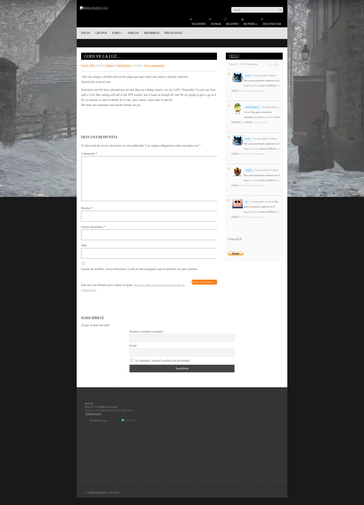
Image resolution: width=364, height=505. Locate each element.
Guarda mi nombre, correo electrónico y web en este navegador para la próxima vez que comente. (139, 269)
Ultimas (109, 65)
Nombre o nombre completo (146, 331)
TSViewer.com (93, 413)
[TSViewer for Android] (130, 420)
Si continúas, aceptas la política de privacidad (161, 360)
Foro (117, 33)
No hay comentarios (154, 65)
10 (275, 64)
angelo (249, 170)
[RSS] (234, 56)
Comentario (89, 153)
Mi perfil (251, 24)
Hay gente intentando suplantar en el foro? (261, 206)
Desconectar (272, 24)
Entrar (216, 24)
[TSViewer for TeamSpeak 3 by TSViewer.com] (96, 421)
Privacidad (173, 33)
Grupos (101, 33)
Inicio (85, 33)
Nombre (87, 208)
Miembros (151, 33)
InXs (248, 75)
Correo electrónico (93, 226)
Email (132, 345)
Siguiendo (199, 24)
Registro (232, 24)
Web (83, 245)
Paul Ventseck (124, 65)
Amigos (133, 33)
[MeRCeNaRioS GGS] (94, 7)
